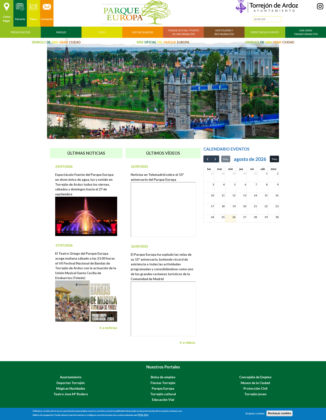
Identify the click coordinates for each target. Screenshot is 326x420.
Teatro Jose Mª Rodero (70, 394)
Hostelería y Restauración (224, 32)
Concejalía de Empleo (255, 377)
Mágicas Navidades (70, 388)
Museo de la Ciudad (255, 383)
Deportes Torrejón (71, 383)
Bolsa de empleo (163, 377)
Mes (274, 159)
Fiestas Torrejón (163, 383)
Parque (61, 32)
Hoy (225, 159)
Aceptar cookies (255, 413)
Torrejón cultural (163, 394)
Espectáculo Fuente (265, 32)
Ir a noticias (108, 328)
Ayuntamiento (71, 377)
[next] (215, 158)
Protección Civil (255, 388)
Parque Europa (163, 388)
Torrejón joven (255, 394)
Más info (143, 414)
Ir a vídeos (187, 342)
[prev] (207, 158)
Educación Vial (163, 400)
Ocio (102, 32)
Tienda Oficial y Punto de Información (183, 32)
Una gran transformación (306, 32)
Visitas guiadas (142, 32)
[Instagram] (320, 8)
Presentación (20, 32)
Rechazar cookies (279, 413)
